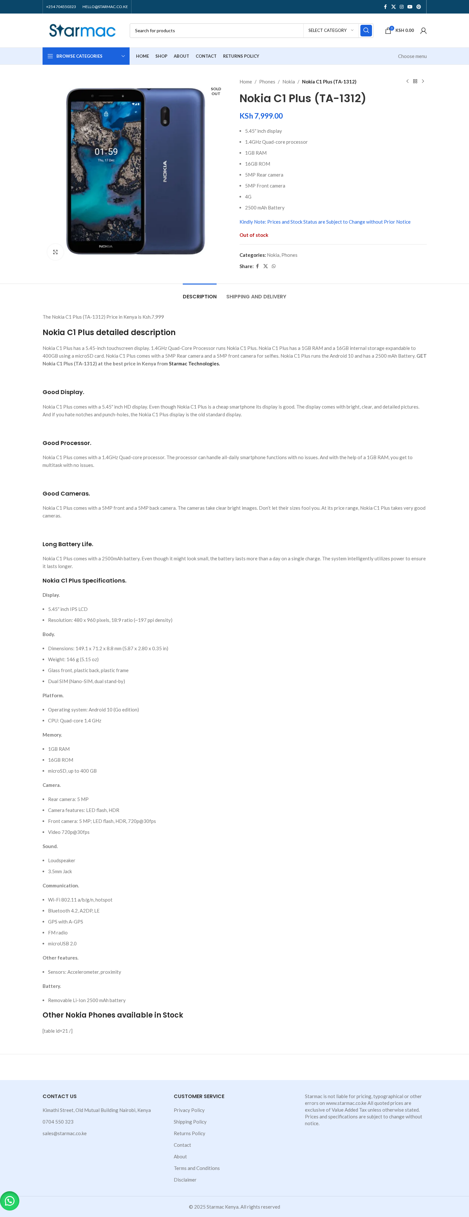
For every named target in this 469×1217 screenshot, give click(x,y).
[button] (9, 1201)
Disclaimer (185, 1180)
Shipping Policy (190, 1122)
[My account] (423, 30)
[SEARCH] (366, 30)
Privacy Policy (189, 1110)
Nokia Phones (90, 1015)
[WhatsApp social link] (274, 266)
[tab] (200, 293)
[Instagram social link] (401, 7)
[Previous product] (407, 81)
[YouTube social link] (410, 7)
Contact (182, 1145)
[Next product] (423, 81)
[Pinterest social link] (419, 7)
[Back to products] (415, 81)
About (180, 1156)
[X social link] (393, 7)
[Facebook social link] (385, 7)
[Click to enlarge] (55, 252)
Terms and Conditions (197, 1168)
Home (245, 81)
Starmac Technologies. (194, 363)
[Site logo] (83, 30)
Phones (267, 81)
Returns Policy (189, 1133)
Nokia (288, 81)
